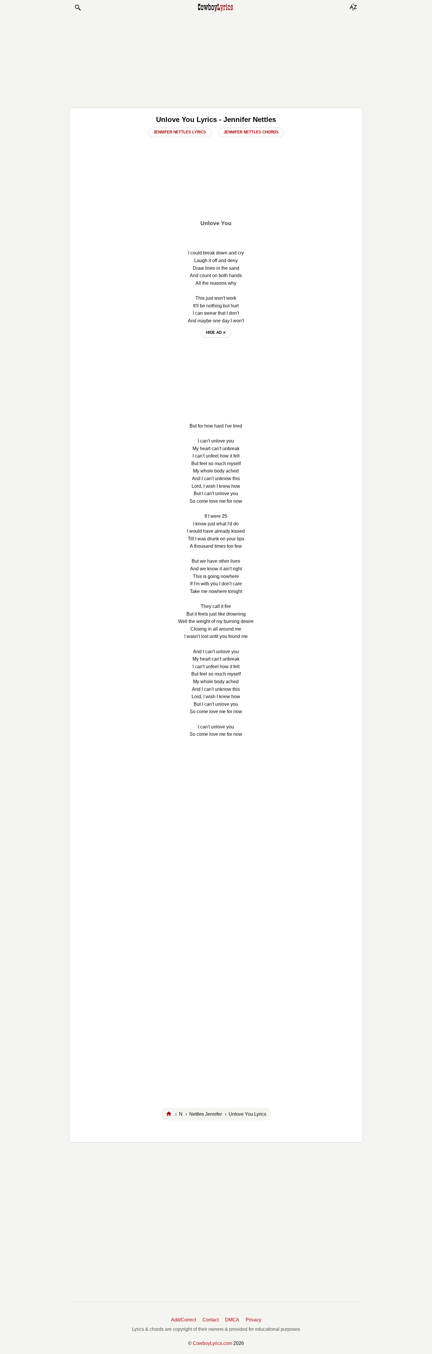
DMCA (232, 1319)
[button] (77, 7)
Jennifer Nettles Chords (251, 132)
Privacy (253, 1319)
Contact (210, 1319)
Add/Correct (183, 1319)
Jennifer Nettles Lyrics (179, 132)
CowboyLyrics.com (212, 1343)
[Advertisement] (216, 59)
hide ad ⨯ (216, 332)
